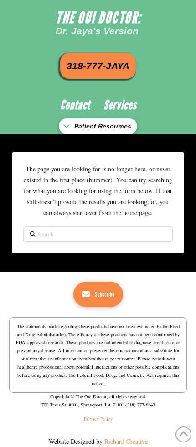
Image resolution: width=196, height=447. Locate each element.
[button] (98, 126)
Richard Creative (126, 441)
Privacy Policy (98, 419)
